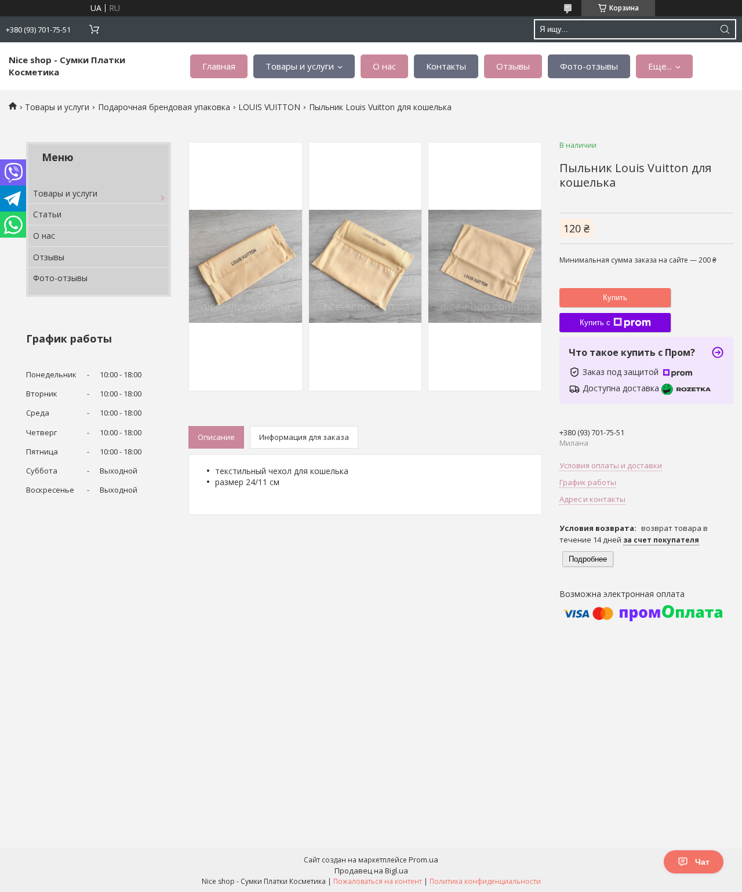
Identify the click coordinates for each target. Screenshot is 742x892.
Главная (218, 66)
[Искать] (724, 29)
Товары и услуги (299, 66)
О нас (384, 66)
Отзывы (513, 66)
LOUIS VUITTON (269, 106)
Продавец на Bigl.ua (371, 870)
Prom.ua (423, 859)
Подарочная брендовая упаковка (164, 106)
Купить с (595, 322)
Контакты (446, 66)
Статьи (47, 214)
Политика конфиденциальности (485, 881)
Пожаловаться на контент (377, 881)
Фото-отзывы (589, 66)
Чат (702, 861)
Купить (615, 297)
